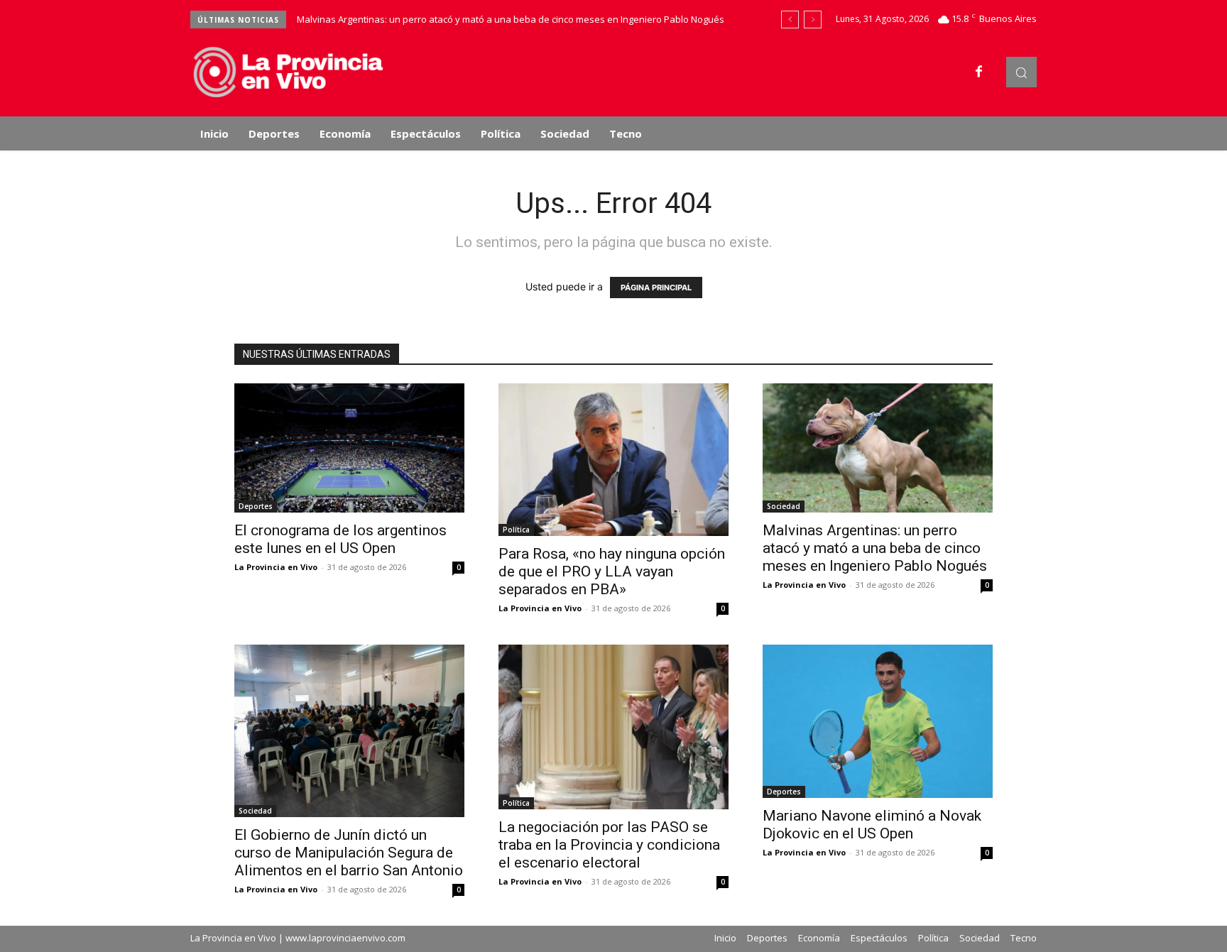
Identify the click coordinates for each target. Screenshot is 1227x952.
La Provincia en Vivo (275, 567)
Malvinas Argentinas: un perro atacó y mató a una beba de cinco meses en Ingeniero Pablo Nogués (510, 19)
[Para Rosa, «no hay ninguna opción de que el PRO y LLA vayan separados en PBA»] (613, 460)
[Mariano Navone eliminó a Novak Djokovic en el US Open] (878, 721)
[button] (1021, 72)
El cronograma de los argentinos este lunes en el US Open (340, 539)
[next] (813, 19)
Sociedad (783, 506)
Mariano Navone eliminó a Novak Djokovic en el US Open (872, 824)
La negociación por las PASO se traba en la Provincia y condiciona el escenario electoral (609, 845)
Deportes (256, 506)
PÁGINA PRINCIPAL (656, 287)
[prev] (790, 19)
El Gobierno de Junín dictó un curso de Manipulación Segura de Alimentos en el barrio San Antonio (348, 852)
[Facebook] (979, 72)
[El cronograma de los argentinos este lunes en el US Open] (349, 448)
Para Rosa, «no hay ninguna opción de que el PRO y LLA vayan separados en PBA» (611, 571)
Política (516, 530)
